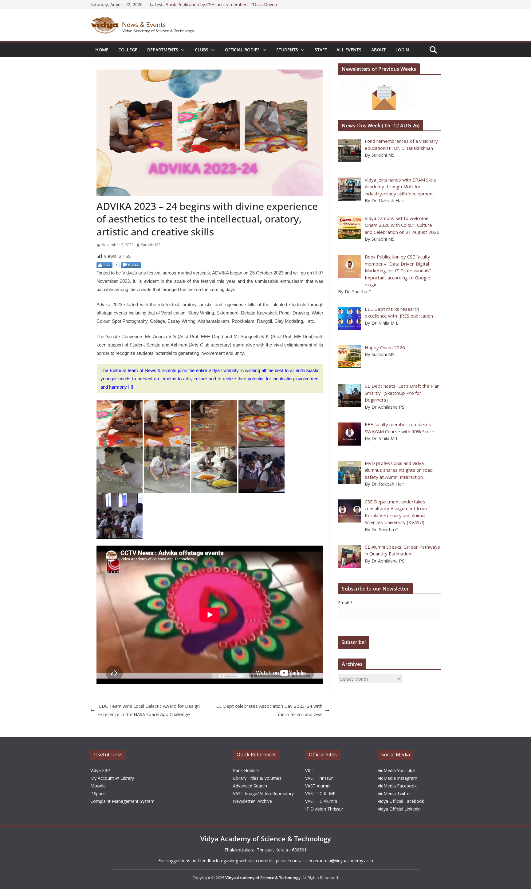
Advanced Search (250, 786)
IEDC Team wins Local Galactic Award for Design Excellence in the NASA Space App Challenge (148, 710)
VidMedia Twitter (394, 793)
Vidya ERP (100, 770)
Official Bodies (242, 50)
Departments (162, 50)
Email (345, 603)
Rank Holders (246, 770)
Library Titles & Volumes (257, 778)
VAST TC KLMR (320, 793)
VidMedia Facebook (397, 786)
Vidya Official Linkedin (399, 809)
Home (101, 50)
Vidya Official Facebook (401, 801)
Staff (321, 50)
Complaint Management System (122, 801)
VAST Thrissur (319, 778)
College (127, 50)
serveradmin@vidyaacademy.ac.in (339, 860)
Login (402, 50)
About (378, 50)
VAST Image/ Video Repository (263, 793)
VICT (309, 770)
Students (287, 50)
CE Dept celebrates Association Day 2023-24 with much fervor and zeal (269, 710)
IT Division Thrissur (324, 809)
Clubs (201, 50)
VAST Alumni (317, 786)
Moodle (98, 786)
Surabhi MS (150, 244)
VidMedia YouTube (396, 770)
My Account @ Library (112, 778)
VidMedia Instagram (397, 778)
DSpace (98, 793)
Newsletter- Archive (252, 801)
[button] (181, 50)
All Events (348, 50)
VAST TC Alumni (321, 801)
